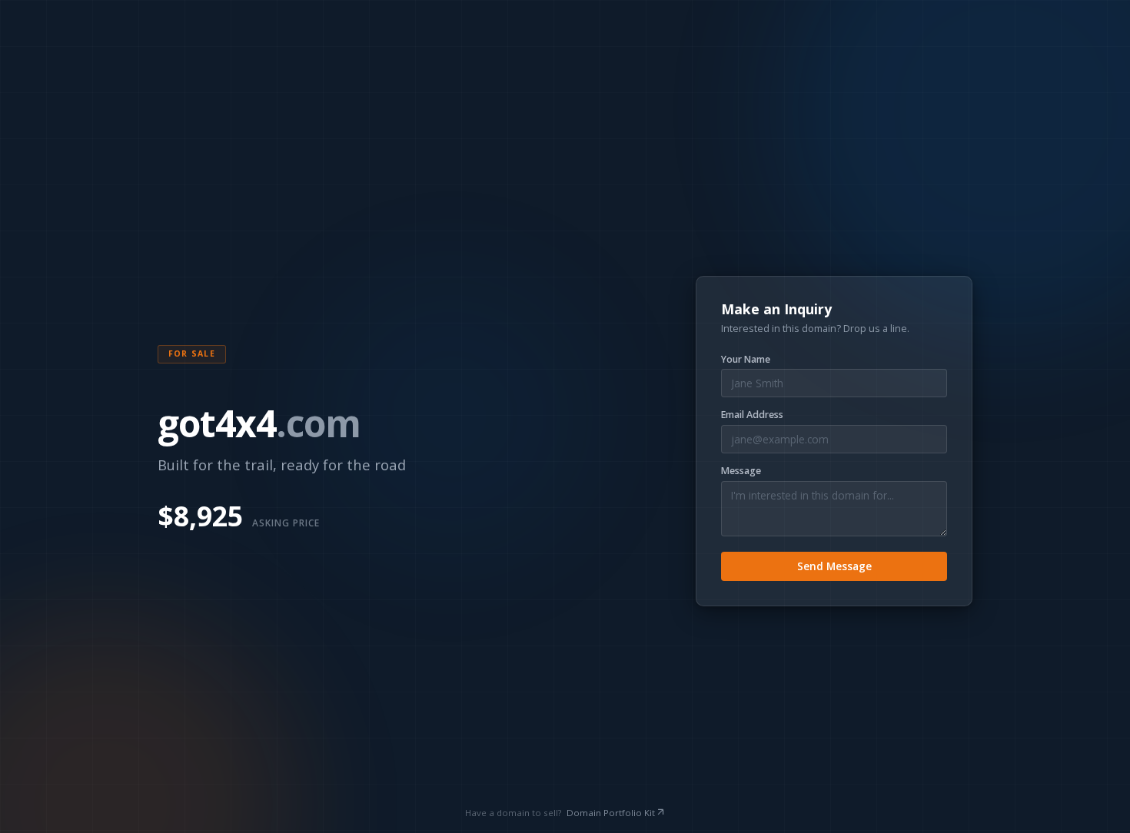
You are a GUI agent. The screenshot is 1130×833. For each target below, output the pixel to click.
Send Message (834, 566)
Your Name (745, 359)
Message (741, 471)
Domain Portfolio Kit (611, 813)
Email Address (752, 415)
